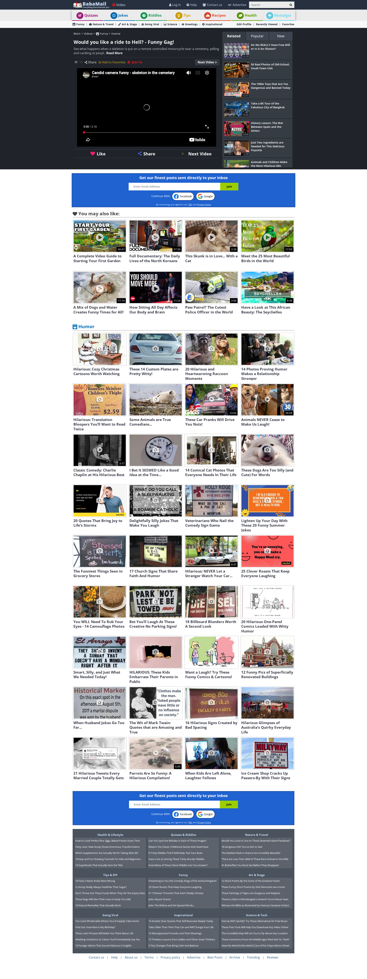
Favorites (288, 24)
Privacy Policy (204, 204)
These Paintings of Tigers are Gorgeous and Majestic (251, 893)
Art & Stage (129, 24)
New (280, 36)
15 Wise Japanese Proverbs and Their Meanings (175, 933)
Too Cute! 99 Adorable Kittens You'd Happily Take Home (107, 921)
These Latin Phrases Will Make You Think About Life (104, 933)
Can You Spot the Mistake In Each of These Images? (178, 840)
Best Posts (214, 957)
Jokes (123, 15)
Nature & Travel (103, 24)
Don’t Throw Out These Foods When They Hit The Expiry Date (110, 893)
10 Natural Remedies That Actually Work (98, 905)
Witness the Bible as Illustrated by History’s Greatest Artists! (255, 905)
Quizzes (91, 15)
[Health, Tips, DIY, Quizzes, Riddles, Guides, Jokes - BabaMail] (91, 5)
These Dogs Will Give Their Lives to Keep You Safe (103, 899)
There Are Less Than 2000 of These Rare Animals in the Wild (255, 859)
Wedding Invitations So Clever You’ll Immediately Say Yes (107, 939)
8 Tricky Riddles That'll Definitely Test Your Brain (176, 853)
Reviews (272, 957)
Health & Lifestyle (110, 835)
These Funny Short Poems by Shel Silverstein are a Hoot (253, 887)
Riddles (155, 15)
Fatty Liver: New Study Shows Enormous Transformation (107, 846)
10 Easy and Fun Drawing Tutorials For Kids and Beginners (108, 859)
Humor (116, 33)
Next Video (206, 62)
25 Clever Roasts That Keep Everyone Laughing (175, 887)
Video (120, 4)
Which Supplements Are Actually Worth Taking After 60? (106, 853)
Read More (114, 53)
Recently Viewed (267, 24)
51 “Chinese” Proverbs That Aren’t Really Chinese (176, 893)
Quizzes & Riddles (183, 835)
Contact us (214, 5)
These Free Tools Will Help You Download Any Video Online (255, 927)
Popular (257, 36)
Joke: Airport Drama (160, 899)
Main (77, 33)
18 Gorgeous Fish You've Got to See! (242, 846)
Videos (88, 33)
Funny (80, 24)
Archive (234, 957)
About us (131, 957)
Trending (253, 957)
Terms (149, 957)
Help (193, 5)
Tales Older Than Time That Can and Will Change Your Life (181, 927)
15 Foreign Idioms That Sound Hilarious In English (103, 945)
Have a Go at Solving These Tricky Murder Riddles (176, 859)
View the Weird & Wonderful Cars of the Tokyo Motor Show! (255, 945)
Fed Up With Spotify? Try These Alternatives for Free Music (254, 921)
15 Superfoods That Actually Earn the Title (99, 865)
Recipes (219, 15)
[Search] (290, 5)
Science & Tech (256, 915)
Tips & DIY (110, 875)
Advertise (239, 5)
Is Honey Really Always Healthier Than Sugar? (101, 887)
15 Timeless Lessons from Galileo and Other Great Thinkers (182, 939)
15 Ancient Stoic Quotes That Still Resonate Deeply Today (181, 921)
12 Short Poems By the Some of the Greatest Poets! (251, 881)
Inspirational (213, 24)
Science (172, 24)
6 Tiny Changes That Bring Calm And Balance (174, 945)
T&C (190, 204)
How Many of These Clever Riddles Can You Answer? (178, 865)
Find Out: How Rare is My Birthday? (95, 927)
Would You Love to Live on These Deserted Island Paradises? (256, 840)
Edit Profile (244, 24)
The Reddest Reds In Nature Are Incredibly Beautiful (251, 853)
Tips (187, 15)
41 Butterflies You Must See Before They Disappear (250, 865)
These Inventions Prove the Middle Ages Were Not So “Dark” (256, 939)
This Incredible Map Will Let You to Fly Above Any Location (255, 933)
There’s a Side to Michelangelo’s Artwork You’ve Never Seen (255, 899)
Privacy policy (170, 957)
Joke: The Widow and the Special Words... (172, 905)
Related (233, 36)
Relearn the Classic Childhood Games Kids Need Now (178, 846)
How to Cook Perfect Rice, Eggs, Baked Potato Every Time (107, 840)
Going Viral (152, 24)
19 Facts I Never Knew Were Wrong (95, 881)
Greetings (191, 24)
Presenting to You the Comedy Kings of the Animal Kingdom (183, 881)
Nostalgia (282, 15)
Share (92, 62)
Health (251, 15)
